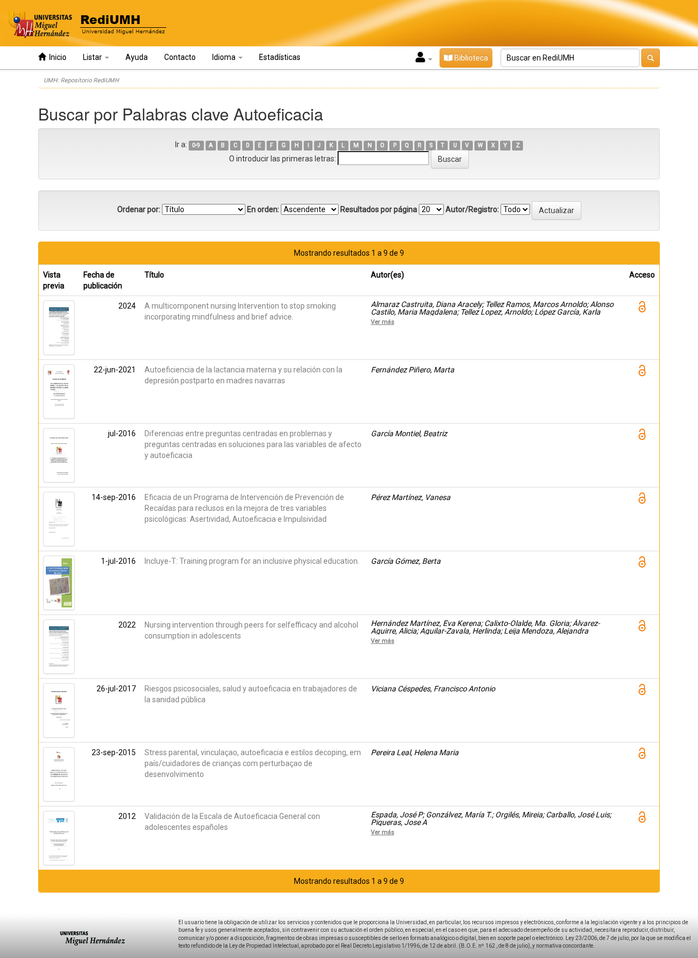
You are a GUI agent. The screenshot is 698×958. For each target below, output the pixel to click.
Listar (93, 57)
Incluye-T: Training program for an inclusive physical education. (252, 561)
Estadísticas (279, 57)
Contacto (180, 57)
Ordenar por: (138, 209)
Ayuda (136, 57)
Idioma (224, 57)
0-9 (196, 145)
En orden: (263, 209)
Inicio (56, 57)
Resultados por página (378, 209)
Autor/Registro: (472, 209)
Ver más (382, 322)
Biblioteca (470, 57)
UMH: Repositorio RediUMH (81, 80)
